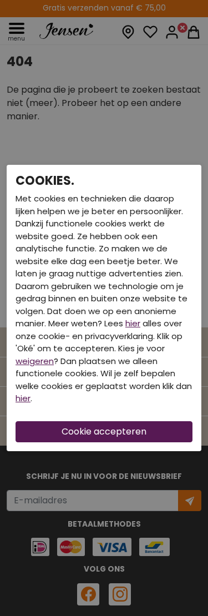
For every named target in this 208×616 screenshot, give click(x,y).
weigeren (35, 361)
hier (132, 323)
